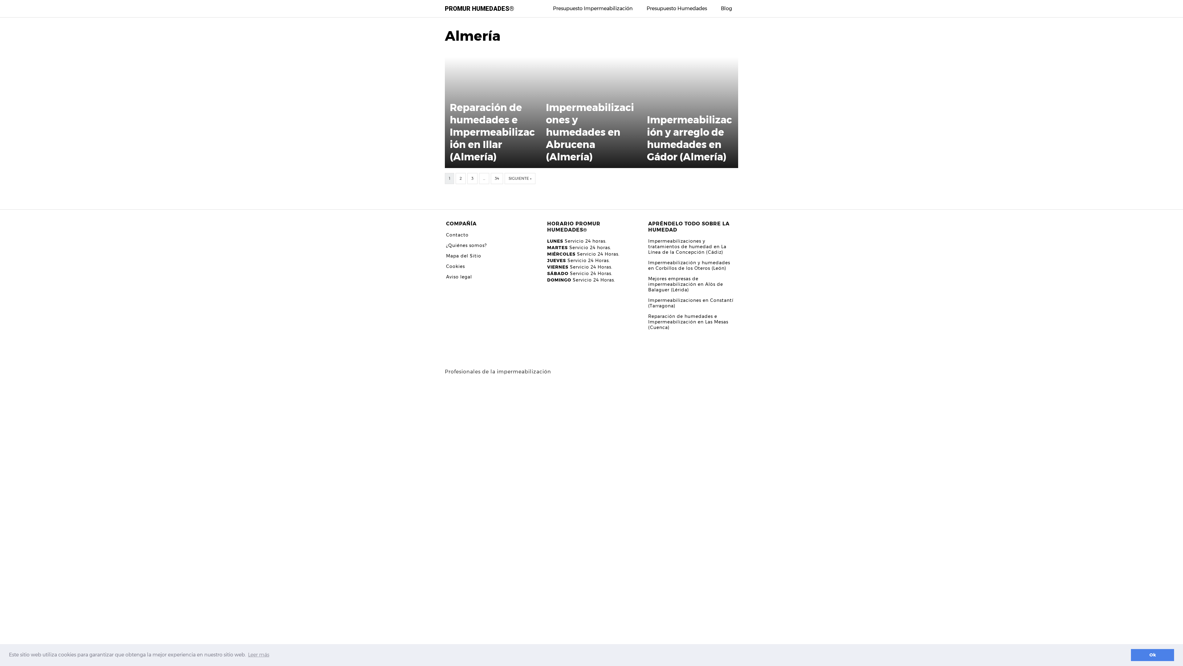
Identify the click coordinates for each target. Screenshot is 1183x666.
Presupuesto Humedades (677, 8)
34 (497, 178)
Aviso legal (459, 277)
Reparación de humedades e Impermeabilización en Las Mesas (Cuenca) (688, 322)
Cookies (455, 266)
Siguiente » (520, 178)
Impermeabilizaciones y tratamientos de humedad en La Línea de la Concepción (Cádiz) (687, 246)
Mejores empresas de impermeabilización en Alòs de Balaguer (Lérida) (685, 284)
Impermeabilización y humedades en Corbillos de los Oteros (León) (689, 265)
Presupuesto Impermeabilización (593, 8)
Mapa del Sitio (463, 256)
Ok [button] (1152, 655)
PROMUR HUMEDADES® (479, 9)
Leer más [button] (258, 655)
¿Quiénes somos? (466, 245)
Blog (726, 8)
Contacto (457, 235)
